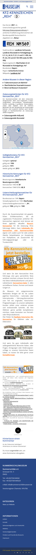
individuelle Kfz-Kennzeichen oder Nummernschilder (18, 229)
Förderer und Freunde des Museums (13, 535)
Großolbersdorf (13, 474)
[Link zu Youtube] (17, 552)
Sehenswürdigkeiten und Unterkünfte (13, 525)
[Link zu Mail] (29, 552)
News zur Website (8, 504)
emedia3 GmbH (28, 148)
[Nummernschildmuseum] (15, 7)
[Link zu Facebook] (14, 552)
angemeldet (14, 451)
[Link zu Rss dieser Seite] (31, 552)
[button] (18, 130)
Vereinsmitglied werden (9, 532)
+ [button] (5, 131)
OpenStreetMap (15, 148)
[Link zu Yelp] (20, 552)
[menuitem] (26, 7)
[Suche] (26, 7)
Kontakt (5, 522)
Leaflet (22, 148)
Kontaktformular (9, 355)
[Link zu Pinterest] (23, 552)
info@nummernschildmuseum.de (20, 485)
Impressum (6, 538)
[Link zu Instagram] (26, 552)
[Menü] (30, 7)
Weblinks (5, 528)
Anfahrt (5, 519)
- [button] (5, 137)
